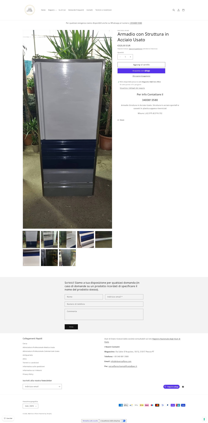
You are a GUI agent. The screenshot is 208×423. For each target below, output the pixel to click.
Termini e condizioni (31, 363)
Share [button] (122, 120)
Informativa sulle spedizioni (34, 366)
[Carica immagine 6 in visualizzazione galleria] (31, 257)
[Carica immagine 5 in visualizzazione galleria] (103, 239)
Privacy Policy (28, 374)
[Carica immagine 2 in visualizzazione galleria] (49, 239)
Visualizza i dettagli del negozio (132, 88)
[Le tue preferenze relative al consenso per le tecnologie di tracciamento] (204, 419)
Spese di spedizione (135, 49)
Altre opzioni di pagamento (141, 76)
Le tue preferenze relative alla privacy (110, 420)
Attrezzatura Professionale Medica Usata (39, 347)
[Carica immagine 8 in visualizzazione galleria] (67, 257)
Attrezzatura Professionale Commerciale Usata (41, 351)
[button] (52, 10)
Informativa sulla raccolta (90, 420)
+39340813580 (136, 23)
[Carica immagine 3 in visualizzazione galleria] (67, 239)
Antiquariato (28, 355)
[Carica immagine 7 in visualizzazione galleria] (49, 257)
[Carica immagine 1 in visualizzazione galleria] (31, 239)
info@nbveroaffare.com (121, 361)
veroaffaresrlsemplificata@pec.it (123, 366)
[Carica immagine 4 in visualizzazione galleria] (85, 239)
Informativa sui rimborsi (32, 370)
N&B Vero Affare (33, 413)
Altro (25, 359)
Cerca (25, 344)
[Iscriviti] (59, 386)
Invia (71, 327)
